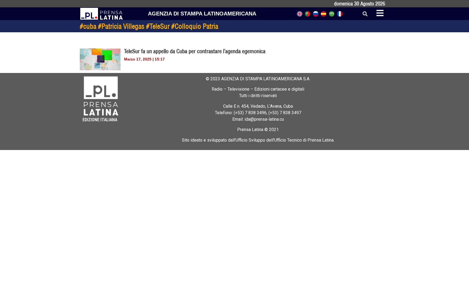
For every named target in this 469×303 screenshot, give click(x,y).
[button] (364, 13)
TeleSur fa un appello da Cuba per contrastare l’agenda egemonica (194, 51)
